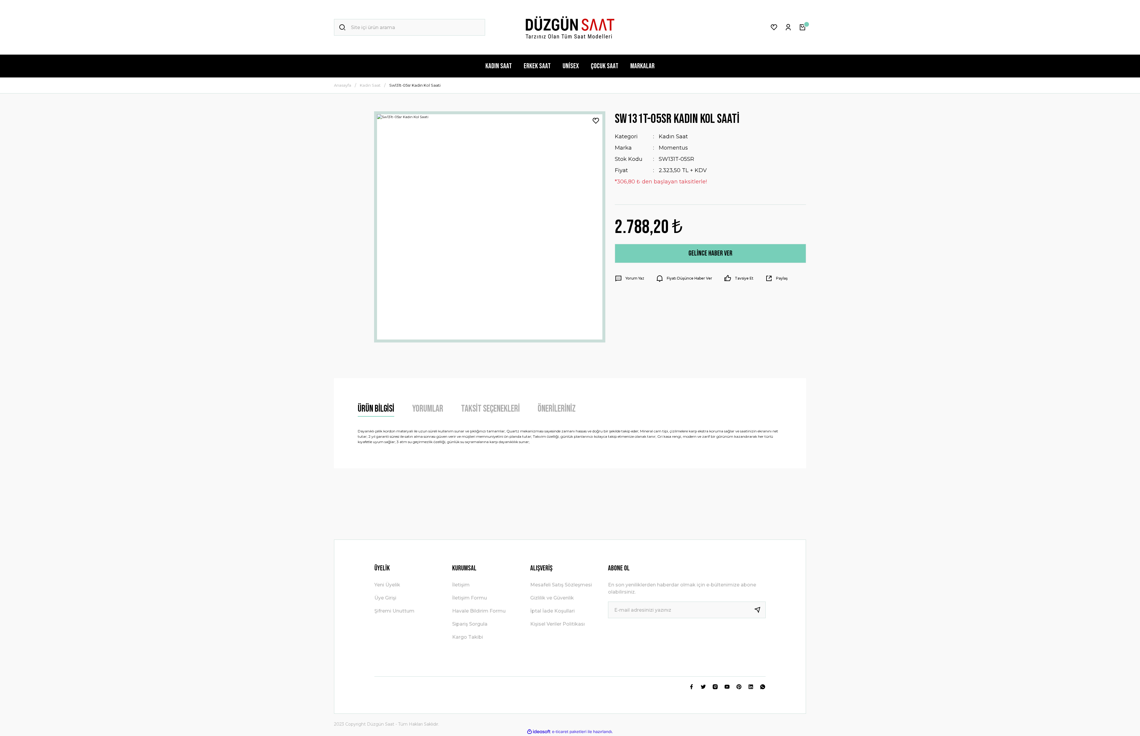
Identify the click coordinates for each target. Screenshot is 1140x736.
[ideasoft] (539, 732)
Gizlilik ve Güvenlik (552, 598)
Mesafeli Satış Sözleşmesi (561, 585)
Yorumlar (427, 409)
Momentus (673, 148)
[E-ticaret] (569, 732)
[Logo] (570, 27)
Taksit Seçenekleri (490, 409)
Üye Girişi (385, 598)
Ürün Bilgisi (376, 409)
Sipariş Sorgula (469, 624)
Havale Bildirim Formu (479, 611)
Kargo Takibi (467, 637)
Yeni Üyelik (387, 585)
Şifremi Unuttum (394, 611)
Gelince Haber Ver (710, 253)
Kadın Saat (673, 136)
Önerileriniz (557, 409)
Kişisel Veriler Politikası (557, 624)
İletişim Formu (469, 598)
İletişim (461, 585)
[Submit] (760, 610)
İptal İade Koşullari (552, 611)
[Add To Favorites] (595, 120)
